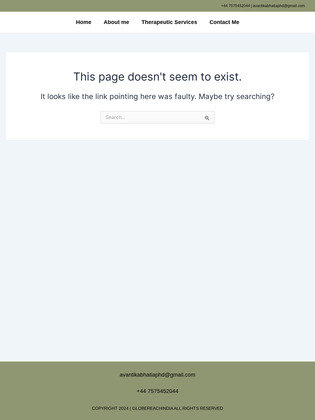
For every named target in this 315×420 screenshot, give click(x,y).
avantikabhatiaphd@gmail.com (157, 375)
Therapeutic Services (169, 22)
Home (83, 22)
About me (116, 22)
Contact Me (224, 22)
